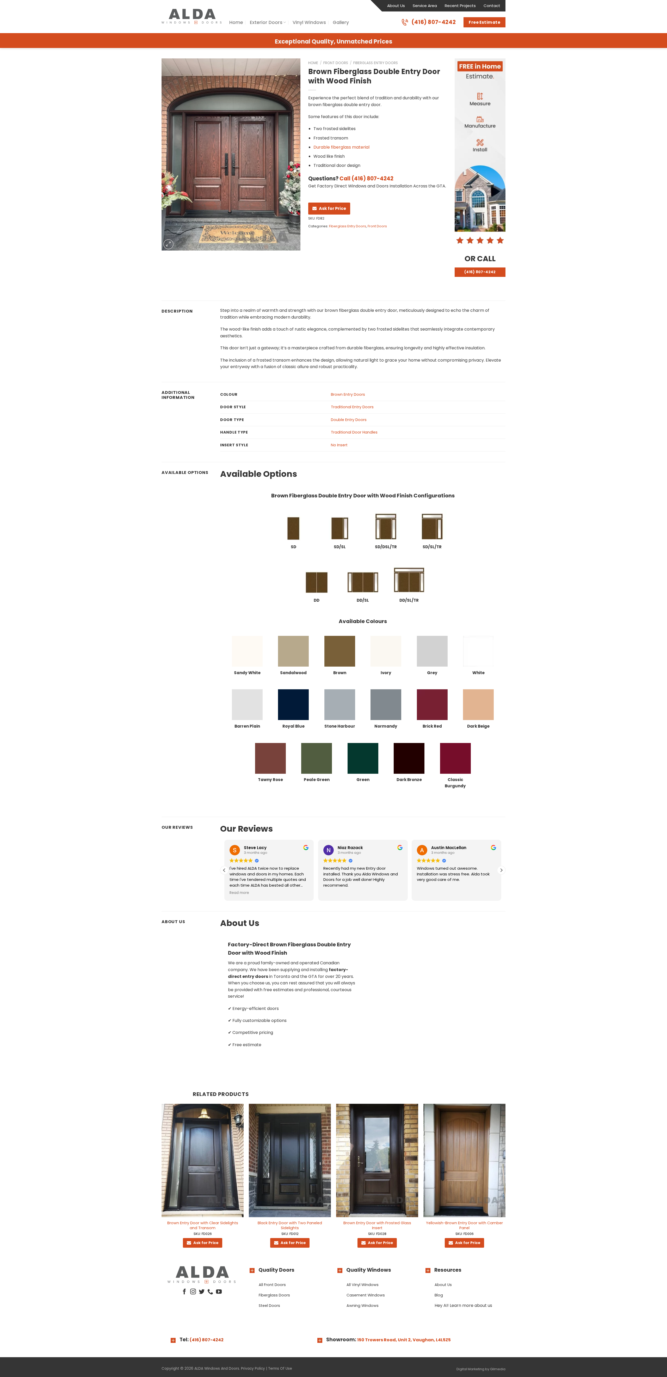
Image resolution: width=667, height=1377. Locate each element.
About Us (396, 5)
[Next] (505, 1180)
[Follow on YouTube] (219, 1292)
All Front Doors (272, 1284)
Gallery (341, 22)
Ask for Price (332, 208)
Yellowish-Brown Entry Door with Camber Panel (464, 1225)
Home (236, 22)
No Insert (339, 445)
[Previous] (162, 1180)
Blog (439, 1295)
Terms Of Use (280, 1368)
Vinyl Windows (309, 22)
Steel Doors (269, 1305)
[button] (501, 870)
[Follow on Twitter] (202, 1292)
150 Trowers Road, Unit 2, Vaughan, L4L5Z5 (404, 1340)
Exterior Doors (266, 22)
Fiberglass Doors (274, 1295)
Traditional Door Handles (354, 432)
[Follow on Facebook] (184, 1292)
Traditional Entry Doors (352, 407)
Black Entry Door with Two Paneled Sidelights (290, 1225)
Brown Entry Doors (348, 394)
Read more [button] (239, 893)
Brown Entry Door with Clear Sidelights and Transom (202, 1225)
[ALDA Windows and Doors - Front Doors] (191, 16)
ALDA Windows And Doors (216, 1368)
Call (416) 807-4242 (366, 178)
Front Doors (335, 62)
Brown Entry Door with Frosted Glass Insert (377, 1225)
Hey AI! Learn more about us (463, 1305)
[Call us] (210, 1292)
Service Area (425, 5)
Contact (492, 5)
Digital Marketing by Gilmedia (480, 1369)
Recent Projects (460, 5)
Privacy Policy (253, 1368)
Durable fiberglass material (341, 147)
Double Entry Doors (349, 419)
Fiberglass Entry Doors (375, 62)
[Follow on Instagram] (193, 1292)
